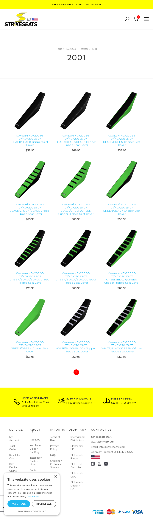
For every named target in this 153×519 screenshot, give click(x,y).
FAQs (53, 455)
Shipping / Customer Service (56, 464)
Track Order (12, 447)
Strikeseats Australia (76, 466)
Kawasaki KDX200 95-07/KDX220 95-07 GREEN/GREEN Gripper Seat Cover (30, 346)
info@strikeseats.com (112, 447)
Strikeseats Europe (76, 457)
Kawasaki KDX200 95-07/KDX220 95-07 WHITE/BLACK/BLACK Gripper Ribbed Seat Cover (76, 346)
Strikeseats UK (76, 447)
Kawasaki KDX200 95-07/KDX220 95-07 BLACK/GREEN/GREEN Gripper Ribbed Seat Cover (75, 209)
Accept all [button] (19, 503)
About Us (35, 439)
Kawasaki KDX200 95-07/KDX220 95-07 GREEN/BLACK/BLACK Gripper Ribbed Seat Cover (75, 277)
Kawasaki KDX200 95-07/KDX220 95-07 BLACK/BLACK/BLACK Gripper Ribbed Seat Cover (76, 140)
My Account (14, 438)
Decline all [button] (43, 503)
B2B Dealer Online (13, 467)
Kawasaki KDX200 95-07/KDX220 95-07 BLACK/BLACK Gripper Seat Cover (30, 140)
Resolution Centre (15, 457)
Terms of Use (55, 438)
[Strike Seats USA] (22, 19)
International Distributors (76, 438)
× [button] (55, 476)
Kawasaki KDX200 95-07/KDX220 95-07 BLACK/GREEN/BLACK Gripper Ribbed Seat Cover (30, 209)
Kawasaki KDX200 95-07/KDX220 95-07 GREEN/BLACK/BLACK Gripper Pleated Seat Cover (30, 277)
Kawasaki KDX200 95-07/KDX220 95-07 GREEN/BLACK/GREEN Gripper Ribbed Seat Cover (121, 277)
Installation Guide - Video (36, 461)
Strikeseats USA (76, 475)
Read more (33, 496)
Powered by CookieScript (32, 511)
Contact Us (34, 472)
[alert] (32, 494)
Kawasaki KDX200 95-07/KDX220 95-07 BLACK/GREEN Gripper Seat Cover (121, 140)
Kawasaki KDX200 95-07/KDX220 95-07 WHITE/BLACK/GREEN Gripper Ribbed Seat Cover (121, 346)
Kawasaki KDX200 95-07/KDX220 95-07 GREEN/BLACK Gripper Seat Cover (121, 209)
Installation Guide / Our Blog (36, 448)
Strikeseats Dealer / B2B (76, 485)
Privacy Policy (54, 447)
